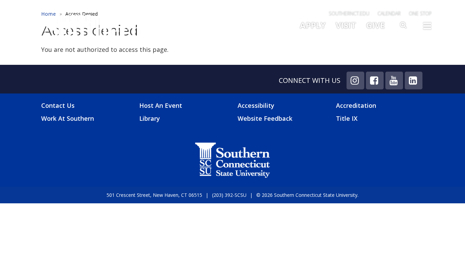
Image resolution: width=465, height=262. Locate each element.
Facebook (375, 80)
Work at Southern (67, 118)
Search (404, 27)
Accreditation (356, 105)
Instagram (355, 80)
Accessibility (256, 105)
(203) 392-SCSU (229, 195)
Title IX (346, 118)
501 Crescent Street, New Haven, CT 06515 (154, 195)
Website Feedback (265, 118)
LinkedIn (413, 80)
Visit (346, 25)
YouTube (394, 80)
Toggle (427, 28)
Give (375, 25)
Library (149, 118)
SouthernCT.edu (349, 13)
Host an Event (160, 105)
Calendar (389, 13)
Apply (312, 25)
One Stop (420, 13)
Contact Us (58, 106)
